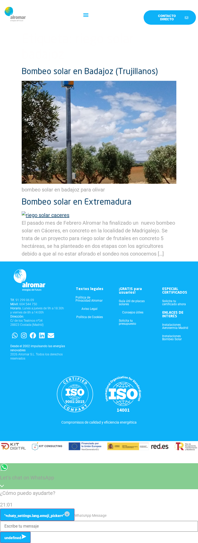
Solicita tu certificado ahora (174, 302)
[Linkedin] (41, 335)
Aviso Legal (89, 309)
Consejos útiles (132, 312)
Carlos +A (4, 431)
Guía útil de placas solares (132, 302)
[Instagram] (23, 335)
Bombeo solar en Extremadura (76, 202)
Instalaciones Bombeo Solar (172, 337)
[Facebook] (32, 335)
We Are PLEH (17, 431)
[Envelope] (50, 335)
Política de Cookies (89, 317)
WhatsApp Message (90, 515)
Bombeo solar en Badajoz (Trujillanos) (90, 72)
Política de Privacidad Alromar (89, 299)
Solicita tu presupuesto (127, 322)
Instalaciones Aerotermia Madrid (175, 326)
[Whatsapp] (14, 335)
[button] (86, 15)
